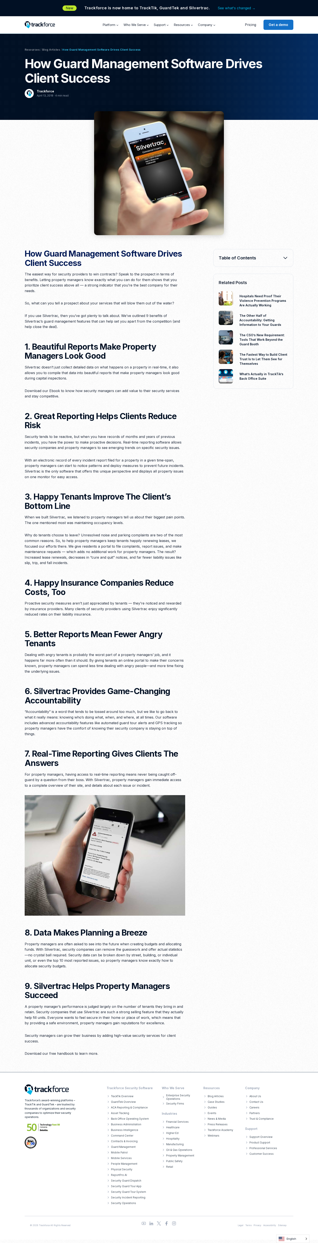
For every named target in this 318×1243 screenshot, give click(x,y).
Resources (32, 49)
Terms (248, 1225)
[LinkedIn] (151, 1223)
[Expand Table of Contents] (285, 257)
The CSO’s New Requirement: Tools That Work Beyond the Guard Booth (262, 339)
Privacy (257, 1225)
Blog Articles (51, 49)
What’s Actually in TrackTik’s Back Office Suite (261, 376)
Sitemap (282, 1225)
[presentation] (226, 298)
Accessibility (269, 1225)
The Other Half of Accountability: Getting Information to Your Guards (260, 320)
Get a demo (278, 25)
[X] (159, 1223)
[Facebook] (166, 1223)
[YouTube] (144, 1223)
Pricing (250, 25)
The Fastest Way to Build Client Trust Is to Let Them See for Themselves (263, 359)
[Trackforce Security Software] (47, 1089)
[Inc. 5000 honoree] (44, 1127)
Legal (240, 1225)
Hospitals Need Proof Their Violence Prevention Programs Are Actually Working (262, 300)
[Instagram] (174, 1223)
